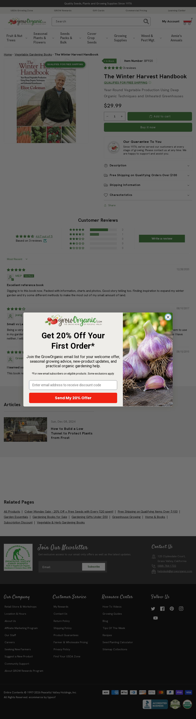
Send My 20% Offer (73, 398)
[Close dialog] (168, 317)
